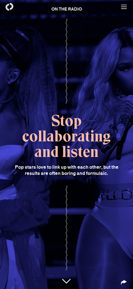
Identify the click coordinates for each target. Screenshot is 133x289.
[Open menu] (123, 7)
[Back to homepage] (9, 7)
